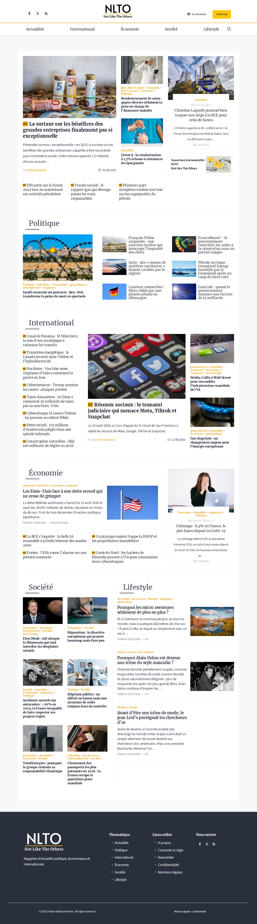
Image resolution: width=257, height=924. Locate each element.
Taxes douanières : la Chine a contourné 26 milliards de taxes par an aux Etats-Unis (48, 401)
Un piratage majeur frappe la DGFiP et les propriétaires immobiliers (124, 538)
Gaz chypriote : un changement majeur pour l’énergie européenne (209, 442)
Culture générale (77, 758)
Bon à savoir (129, 90)
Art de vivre (90, 755)
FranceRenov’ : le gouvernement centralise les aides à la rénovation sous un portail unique (216, 245)
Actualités (35, 29)
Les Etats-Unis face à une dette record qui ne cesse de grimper (62, 494)
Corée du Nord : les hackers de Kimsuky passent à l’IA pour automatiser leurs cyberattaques (125, 557)
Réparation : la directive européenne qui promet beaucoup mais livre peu (85, 636)
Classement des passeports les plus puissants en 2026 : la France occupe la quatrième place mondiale (84, 773)
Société (171, 29)
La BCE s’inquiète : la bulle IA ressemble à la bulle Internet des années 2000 (55, 540)
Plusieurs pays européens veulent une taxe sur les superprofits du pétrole (141, 192)
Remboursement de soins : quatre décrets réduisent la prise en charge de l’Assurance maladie (141, 104)
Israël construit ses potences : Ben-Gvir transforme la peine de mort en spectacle (54, 294)
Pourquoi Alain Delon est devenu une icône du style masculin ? (148, 660)
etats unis (28, 485)
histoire (121, 652)
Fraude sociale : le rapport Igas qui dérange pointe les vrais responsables (90, 192)
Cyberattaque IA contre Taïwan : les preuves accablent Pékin (49, 415)
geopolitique (77, 284)
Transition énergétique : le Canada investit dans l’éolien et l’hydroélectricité (48, 356)
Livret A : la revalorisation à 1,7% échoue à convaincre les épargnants (142, 159)
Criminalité (59, 284)
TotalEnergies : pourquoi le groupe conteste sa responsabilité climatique (42, 767)
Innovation (213, 369)
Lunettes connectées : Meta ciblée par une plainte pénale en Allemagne (146, 292)
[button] (229, 29)
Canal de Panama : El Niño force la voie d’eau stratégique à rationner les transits (50, 340)
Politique (126, 93)
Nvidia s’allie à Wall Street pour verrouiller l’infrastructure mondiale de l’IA (210, 384)
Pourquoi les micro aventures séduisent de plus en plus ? (145, 610)
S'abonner (222, 14)
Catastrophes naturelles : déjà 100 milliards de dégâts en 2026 (48, 443)
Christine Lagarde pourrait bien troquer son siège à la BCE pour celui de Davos (201, 115)
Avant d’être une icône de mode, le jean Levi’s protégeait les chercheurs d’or (152, 717)
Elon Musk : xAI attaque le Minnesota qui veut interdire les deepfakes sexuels (41, 644)
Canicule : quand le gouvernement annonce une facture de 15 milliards (215, 292)
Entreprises (30, 627)
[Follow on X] (38, 13)
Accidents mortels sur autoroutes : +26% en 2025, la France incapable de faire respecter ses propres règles (42, 708)
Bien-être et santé (132, 87)
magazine (49, 287)
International (82, 29)
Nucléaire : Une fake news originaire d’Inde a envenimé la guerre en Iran (48, 373)
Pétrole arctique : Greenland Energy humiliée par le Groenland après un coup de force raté (215, 269)
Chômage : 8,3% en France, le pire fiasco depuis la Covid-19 (201, 528)
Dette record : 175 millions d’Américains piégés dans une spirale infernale (47, 429)
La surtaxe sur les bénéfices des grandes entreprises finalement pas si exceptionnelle (67, 130)
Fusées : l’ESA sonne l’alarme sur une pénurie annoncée (54, 555)
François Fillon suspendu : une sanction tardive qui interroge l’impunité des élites (145, 245)
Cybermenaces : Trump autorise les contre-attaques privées (50, 387)
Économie (130, 29)
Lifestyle (211, 29)
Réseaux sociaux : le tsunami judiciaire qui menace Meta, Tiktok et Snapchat (132, 411)
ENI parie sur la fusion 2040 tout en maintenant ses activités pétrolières (43, 189)
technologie (213, 372)
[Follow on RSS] (46, 13)
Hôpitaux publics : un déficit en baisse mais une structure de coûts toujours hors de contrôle (87, 700)
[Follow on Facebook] (29, 13)
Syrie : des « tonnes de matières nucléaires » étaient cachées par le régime (147, 268)
